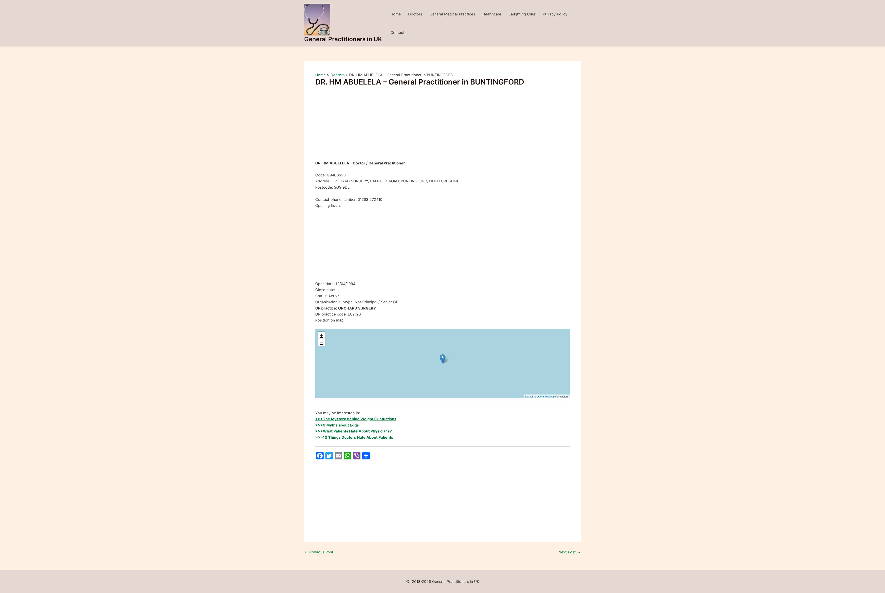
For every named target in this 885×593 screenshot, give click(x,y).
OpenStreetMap (546, 396)
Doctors (415, 14)
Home (395, 14)
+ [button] (321, 335)
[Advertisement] (442, 126)
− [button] (321, 342)
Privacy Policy (555, 14)
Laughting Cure (522, 14)
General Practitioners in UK (343, 39)
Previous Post (319, 552)
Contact (397, 32)
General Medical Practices (452, 14)
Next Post (569, 552)
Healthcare (491, 14)
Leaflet (529, 396)
